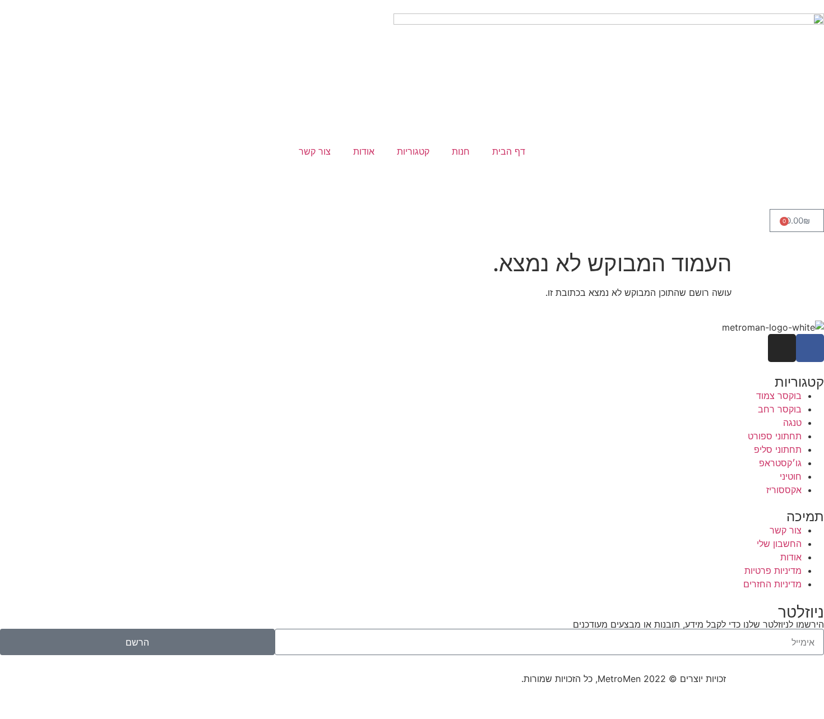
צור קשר (315, 151)
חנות (461, 151)
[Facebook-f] (810, 348)
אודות (363, 151)
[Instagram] (782, 348)
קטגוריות (413, 151)
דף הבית (508, 151)
